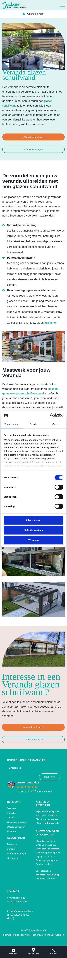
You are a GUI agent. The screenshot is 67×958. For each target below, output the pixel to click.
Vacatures (12, 831)
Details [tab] (33, 424)
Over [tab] (55, 424)
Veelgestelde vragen (17, 822)
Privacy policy (19, 935)
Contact (11, 817)
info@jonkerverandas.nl (20, 911)
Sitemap (7, 935)
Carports (11, 849)
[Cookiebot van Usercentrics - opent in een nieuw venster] (49, 415)
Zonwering (12, 844)
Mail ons (13, 953)
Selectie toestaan (33, 530)
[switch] (59, 487)
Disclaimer (33, 935)
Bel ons (53, 953)
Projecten (11, 813)
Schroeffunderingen (16, 853)
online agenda (51, 823)
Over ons (11, 808)
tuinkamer (50, 322)
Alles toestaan (33, 520)
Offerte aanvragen (33, 149)
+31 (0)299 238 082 (18, 915)
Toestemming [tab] (12, 424)
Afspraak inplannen (33, 137)
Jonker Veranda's (28, 782)
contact (55, 819)
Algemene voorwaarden (52, 935)
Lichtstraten (13, 858)
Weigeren (33, 540)
